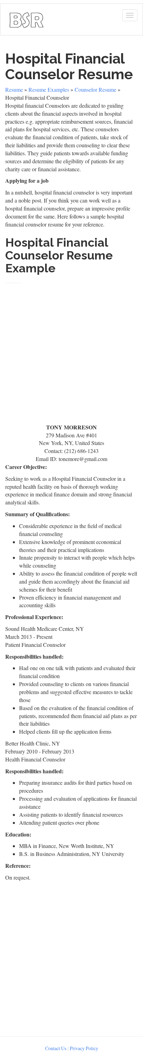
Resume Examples (48, 89)
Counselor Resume (95, 89)
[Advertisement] (71, 350)
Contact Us (55, 1048)
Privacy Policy (84, 1048)
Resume (14, 89)
